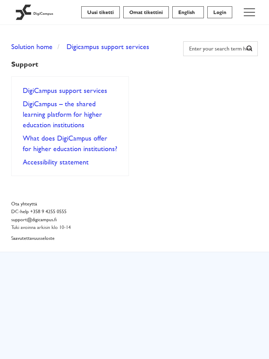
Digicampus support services (108, 46)
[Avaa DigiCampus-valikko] (249, 12)
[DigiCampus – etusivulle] (34, 12)
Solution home (32, 46)
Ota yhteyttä (24, 203)
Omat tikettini (146, 12)
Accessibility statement (56, 162)
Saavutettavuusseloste (33, 238)
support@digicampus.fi (34, 219)
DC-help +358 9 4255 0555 (39, 211)
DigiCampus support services (65, 90)
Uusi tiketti (100, 12)
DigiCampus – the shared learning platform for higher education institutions (62, 114)
